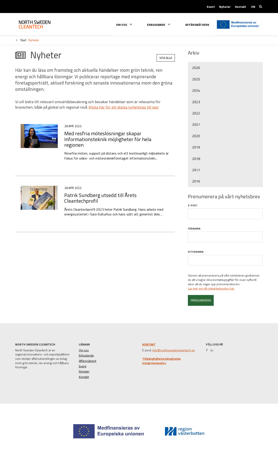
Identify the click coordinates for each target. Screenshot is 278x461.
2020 (196, 135)
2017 (196, 170)
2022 (196, 113)
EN (253, 6)
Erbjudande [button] (156, 24)
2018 (196, 158)
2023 (196, 101)
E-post (192, 205)
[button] (259, 441)
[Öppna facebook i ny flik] (208, 350)
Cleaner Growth (38, 24)
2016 (196, 181)
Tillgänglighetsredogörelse (161, 359)
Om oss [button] (122, 24)
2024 (196, 90)
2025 (196, 79)
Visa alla (165, 57)
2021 (196, 124)
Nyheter (225, 6)
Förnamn (194, 228)
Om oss (84, 350)
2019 (196, 147)
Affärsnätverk (197, 24)
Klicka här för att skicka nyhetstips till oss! (124, 107)
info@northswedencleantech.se (173, 350)
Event (211, 6)
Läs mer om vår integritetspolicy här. (211, 288)
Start (23, 40)
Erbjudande (86, 355)
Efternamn (196, 252)
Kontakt (240, 6)
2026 (196, 67)
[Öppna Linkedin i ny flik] (212, 350)
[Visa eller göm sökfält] (260, 6)
